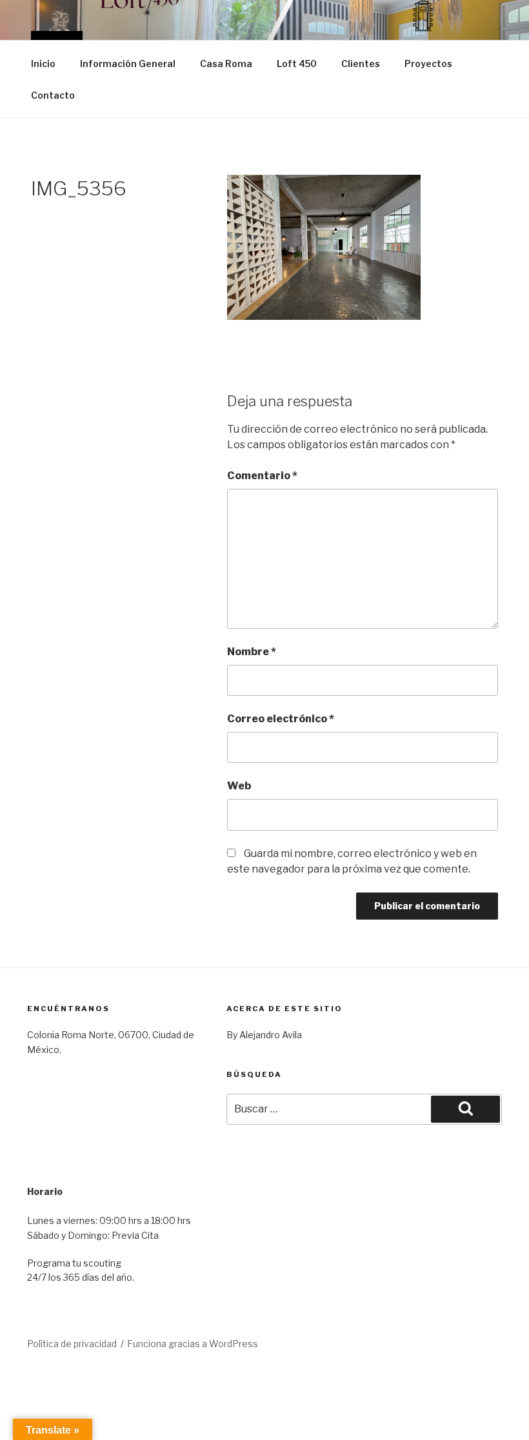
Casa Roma (226, 63)
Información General (127, 63)
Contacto (53, 95)
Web (239, 786)
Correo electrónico (280, 719)
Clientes (360, 63)
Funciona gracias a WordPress (192, 1343)
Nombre (251, 652)
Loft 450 (297, 63)
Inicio (43, 63)
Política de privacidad (72, 1343)
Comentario (262, 475)
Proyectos (428, 63)
